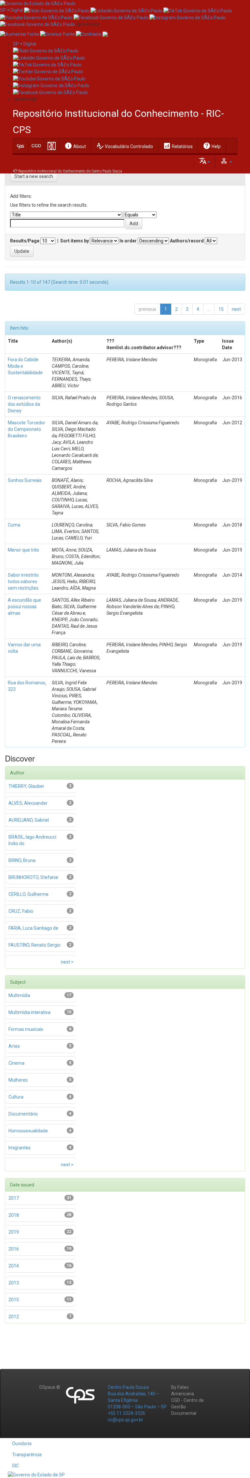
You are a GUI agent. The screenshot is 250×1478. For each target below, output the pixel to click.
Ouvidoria (22, 1443)
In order (128, 240)
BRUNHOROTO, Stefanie (33, 877)
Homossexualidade (28, 1130)
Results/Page (24, 240)
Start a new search (33, 176)
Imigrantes (19, 1147)
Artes (14, 1046)
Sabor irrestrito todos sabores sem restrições (23, 581)
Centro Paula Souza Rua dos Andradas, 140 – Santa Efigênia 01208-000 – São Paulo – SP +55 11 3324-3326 (137, 1400)
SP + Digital (11, 10)
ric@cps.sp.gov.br (125, 1419)
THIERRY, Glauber (26, 786)
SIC (15, 1465)
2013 (13, 1282)
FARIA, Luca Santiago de (33, 928)
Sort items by (74, 240)
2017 (13, 1198)
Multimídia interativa (29, 1012)
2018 (13, 1215)
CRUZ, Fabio (20, 911)
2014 (13, 1265)
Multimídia (19, 995)
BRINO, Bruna (21, 860)
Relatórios (178, 146)
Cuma (14, 524)
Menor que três (23, 550)
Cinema (16, 1063)
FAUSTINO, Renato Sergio (34, 945)
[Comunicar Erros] (105, 33)
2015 (13, 1299)
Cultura (15, 1097)
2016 (13, 1249)
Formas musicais (25, 1029)
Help (212, 146)
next (236, 309)
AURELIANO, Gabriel (28, 820)
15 (221, 309)
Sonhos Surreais (25, 480)
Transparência (27, 1454)
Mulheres (18, 1080)
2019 (13, 1232)
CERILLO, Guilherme (28, 894)
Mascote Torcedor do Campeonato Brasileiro (26, 429)
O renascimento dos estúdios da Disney (24, 404)
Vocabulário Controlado (124, 146)
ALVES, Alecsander (28, 803)
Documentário (23, 1113)
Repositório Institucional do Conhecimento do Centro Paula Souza (70, 171)
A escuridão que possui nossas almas (24, 606)
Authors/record (187, 240)
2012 (13, 1316)
